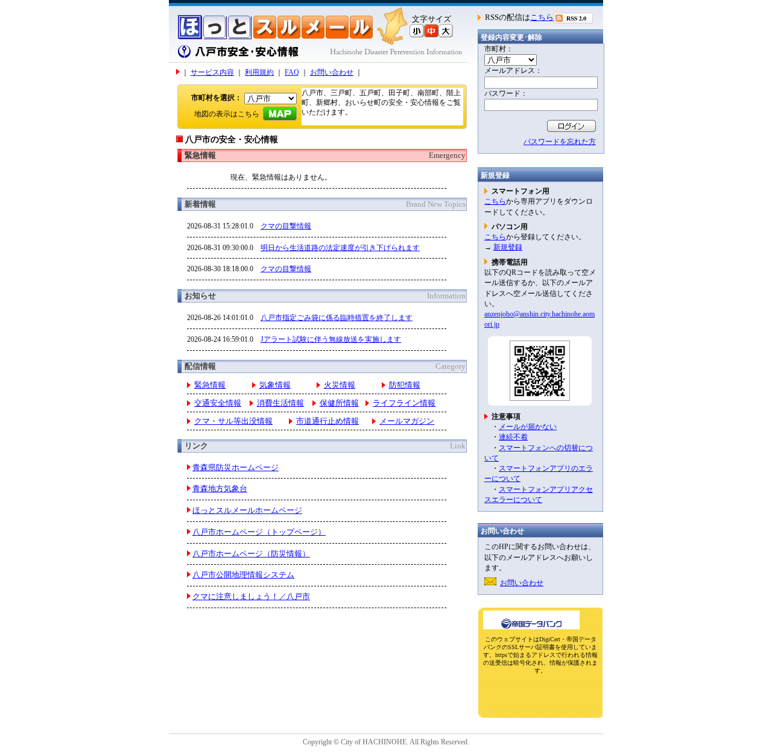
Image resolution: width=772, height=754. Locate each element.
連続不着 (513, 437)
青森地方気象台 (219, 489)
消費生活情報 (280, 403)
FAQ (292, 72)
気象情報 (275, 385)
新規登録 (507, 247)
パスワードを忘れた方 (560, 141)
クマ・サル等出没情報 (233, 421)
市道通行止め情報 (327, 421)
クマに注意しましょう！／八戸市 (251, 596)
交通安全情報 (217, 403)
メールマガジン (406, 421)
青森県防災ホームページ (235, 467)
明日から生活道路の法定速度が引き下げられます (340, 247)
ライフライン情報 (404, 403)
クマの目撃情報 (286, 226)
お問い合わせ (331, 72)
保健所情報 (339, 403)
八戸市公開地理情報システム (243, 575)
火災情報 (339, 385)
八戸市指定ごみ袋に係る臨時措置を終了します (337, 317)
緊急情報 (210, 385)
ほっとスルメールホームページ (247, 510)
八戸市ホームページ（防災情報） (251, 554)
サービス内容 (212, 72)
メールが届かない (528, 426)
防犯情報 (404, 385)
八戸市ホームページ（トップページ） (259, 532)
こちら (542, 17)
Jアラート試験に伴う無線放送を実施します (331, 339)
